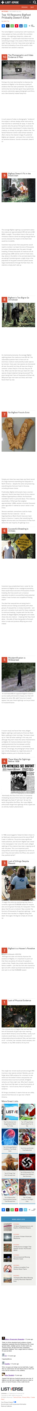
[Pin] (16, 25)
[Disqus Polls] (18, 1310)
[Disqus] (18, 1359)
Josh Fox (6, 21)
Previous (24, 7)
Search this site (34, 2)
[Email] (25, 25)
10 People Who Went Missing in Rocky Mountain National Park (23, 1279)
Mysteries (5, 11)
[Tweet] (7, 25)
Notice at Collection (6, 1406)
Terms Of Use (17, 1397)
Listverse (3, 1393)
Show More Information (30, 2)
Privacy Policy (26, 1397)
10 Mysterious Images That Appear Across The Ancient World (22, 1248)
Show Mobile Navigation (3, 2)
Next (32, 7)
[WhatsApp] (12, 25)
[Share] (3, 25)
